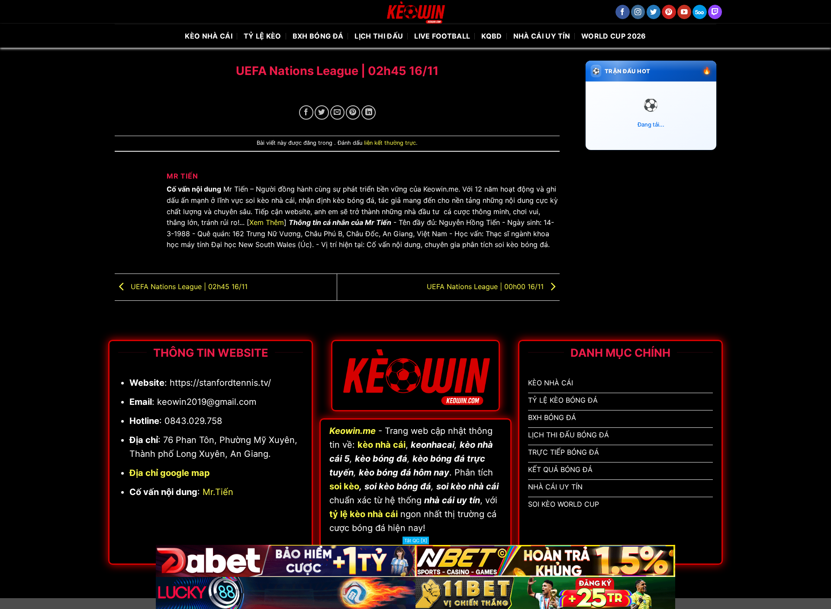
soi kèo (344, 486)
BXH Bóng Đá (318, 36)
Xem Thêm (266, 222)
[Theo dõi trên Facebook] (622, 12)
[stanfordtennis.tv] (415, 12)
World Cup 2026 (613, 36)
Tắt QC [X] (415, 540)
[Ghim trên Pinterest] (353, 112)
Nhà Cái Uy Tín (541, 36)
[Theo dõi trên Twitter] (654, 12)
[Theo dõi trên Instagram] (638, 12)
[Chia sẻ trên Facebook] (306, 112)
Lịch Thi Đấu (378, 36)
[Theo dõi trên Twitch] (715, 12)
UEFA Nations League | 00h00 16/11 (486, 286)
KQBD (491, 36)
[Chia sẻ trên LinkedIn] (368, 112)
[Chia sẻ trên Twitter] (322, 112)
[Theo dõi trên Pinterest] (669, 12)
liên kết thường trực (390, 143)
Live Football (442, 36)
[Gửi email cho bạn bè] (337, 112)
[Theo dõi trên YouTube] (684, 12)
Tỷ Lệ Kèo (262, 36)
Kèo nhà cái (208, 36)
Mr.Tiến (218, 492)
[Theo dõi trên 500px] (699, 12)
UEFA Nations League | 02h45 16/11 (188, 286)
